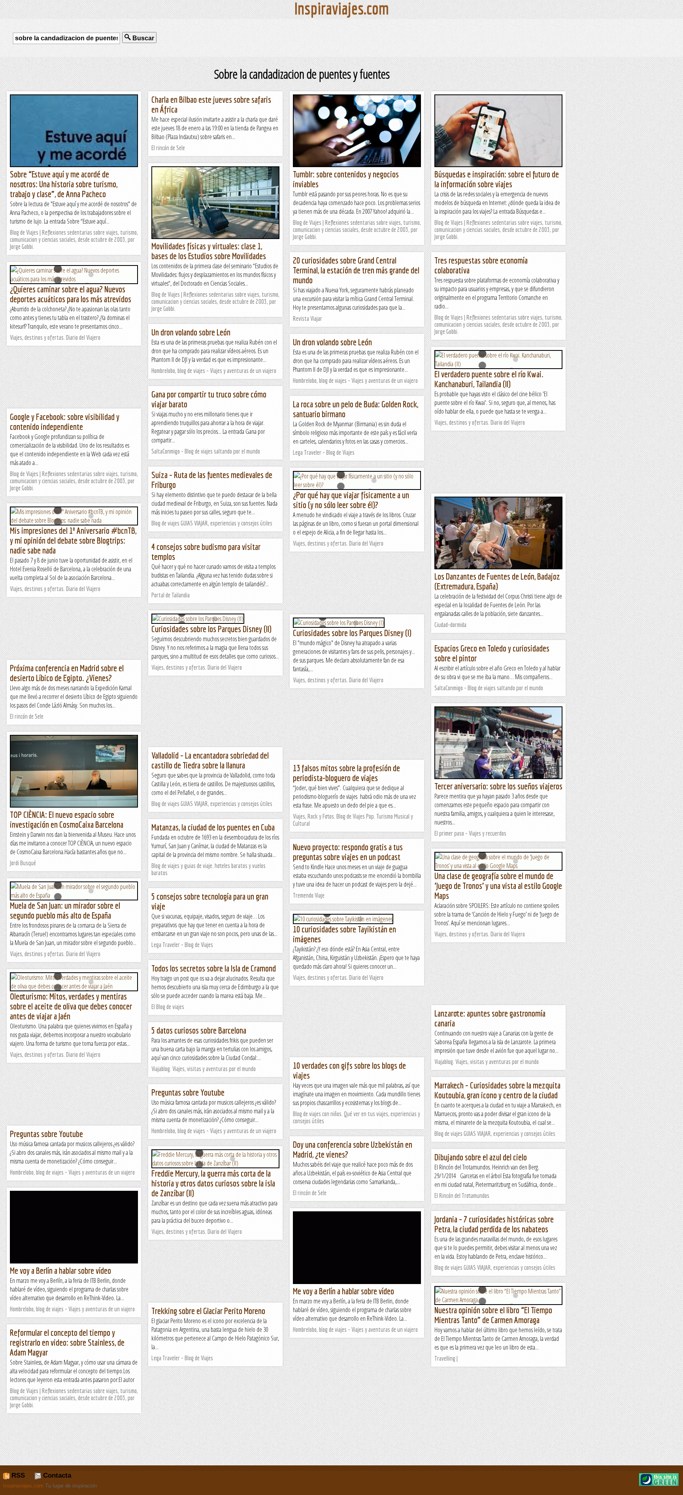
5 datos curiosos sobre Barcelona (198, 1030)
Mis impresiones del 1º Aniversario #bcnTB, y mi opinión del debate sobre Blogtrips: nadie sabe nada (73, 540)
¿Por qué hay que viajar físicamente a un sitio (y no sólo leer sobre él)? (351, 500)
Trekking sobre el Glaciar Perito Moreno (208, 1311)
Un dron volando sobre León (190, 332)
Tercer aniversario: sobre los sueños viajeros (498, 786)
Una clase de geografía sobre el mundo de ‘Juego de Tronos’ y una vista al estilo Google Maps (498, 885)
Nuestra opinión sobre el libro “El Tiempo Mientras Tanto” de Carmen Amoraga (493, 1315)
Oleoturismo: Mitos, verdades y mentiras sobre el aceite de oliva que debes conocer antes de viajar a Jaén (71, 1006)
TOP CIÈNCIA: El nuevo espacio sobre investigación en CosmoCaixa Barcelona (66, 819)
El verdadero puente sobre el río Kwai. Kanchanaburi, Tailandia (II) (488, 379)
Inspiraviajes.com (23, 1486)
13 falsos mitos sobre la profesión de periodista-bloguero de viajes (346, 773)
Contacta (56, 1475)
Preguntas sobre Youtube (188, 1092)
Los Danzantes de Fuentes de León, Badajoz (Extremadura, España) (497, 581)
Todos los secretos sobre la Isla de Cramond (213, 968)
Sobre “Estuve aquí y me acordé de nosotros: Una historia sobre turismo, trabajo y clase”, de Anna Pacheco (63, 184)
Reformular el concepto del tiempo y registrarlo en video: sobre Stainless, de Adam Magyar (67, 1342)
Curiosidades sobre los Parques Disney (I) (352, 633)
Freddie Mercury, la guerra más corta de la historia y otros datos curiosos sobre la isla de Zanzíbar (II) (213, 1183)
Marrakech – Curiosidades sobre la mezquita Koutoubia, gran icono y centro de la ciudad (497, 1090)
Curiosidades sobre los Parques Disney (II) (211, 629)
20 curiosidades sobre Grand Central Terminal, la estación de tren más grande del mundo (356, 270)
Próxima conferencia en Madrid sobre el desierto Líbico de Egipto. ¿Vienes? (67, 673)
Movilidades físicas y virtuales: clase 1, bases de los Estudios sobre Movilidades (208, 251)
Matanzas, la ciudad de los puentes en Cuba (213, 827)
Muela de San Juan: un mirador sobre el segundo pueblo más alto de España (65, 910)
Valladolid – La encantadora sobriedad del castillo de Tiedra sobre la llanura (210, 760)
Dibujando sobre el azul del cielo (480, 1157)
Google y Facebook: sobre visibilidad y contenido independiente (64, 421)
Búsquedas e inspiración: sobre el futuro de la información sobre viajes (496, 179)
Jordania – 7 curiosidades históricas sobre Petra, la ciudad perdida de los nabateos (494, 1224)
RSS (17, 1475)
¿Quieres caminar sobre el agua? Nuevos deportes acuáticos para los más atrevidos (70, 294)
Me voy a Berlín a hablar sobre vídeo (60, 1270)
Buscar (142, 38)
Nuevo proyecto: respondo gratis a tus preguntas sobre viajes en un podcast (348, 852)
